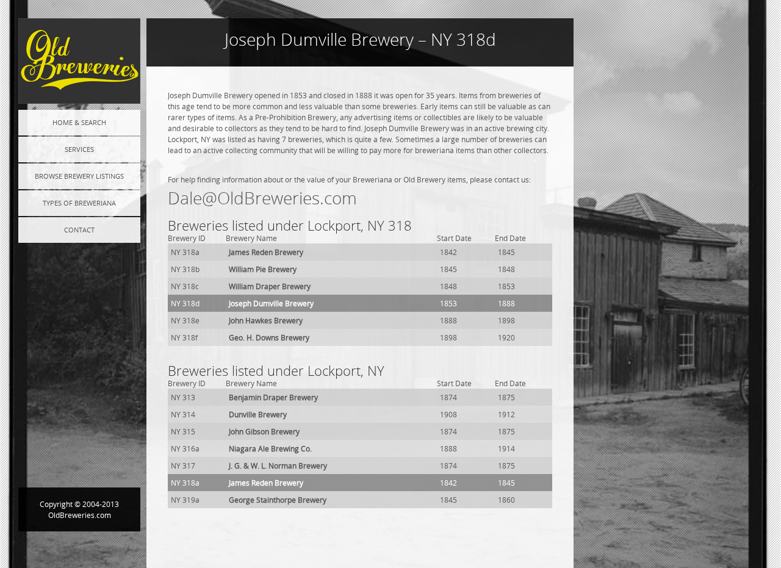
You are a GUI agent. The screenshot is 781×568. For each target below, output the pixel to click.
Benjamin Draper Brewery (273, 397)
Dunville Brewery (258, 414)
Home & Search (79, 122)
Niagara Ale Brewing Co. (270, 448)
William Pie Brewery (263, 269)
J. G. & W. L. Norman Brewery (278, 465)
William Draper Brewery (270, 286)
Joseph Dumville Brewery (271, 303)
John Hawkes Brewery (266, 320)
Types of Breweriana (79, 202)
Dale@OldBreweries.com (262, 198)
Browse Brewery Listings (79, 176)
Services (79, 149)
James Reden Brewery (266, 252)
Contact (79, 229)
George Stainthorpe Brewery (277, 500)
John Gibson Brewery (264, 431)
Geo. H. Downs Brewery (269, 337)
